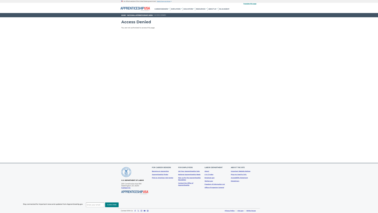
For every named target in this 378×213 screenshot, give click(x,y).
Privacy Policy (230, 211)
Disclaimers (235, 181)
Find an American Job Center (162, 178)
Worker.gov (209, 181)
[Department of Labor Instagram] (141, 211)
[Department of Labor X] (138, 211)
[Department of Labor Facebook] (135, 211)
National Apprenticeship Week (140, 15)
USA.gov (240, 211)
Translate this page (249, 4)
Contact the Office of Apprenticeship (185, 184)
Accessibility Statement (239, 178)
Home (123, 15)
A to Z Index (209, 174)
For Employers (185, 167)
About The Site (238, 167)
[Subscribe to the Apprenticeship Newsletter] (148, 211)
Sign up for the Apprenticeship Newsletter (189, 179)
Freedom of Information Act (215, 184)
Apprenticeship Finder (160, 174)
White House (251, 211)
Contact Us (125, 188)
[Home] (135, 9)
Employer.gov (209, 178)
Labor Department (214, 167)
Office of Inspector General (214, 187)
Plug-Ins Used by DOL (239, 174)
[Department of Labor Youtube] (144, 211)
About (207, 171)
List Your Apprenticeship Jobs (189, 171)
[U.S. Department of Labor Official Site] (126, 172)
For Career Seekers (161, 167)
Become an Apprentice (160, 171)
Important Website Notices (240, 171)
